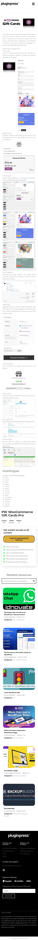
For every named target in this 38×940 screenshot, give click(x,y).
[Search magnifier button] (33, 581)
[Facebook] (4, 870)
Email (4, 887)
